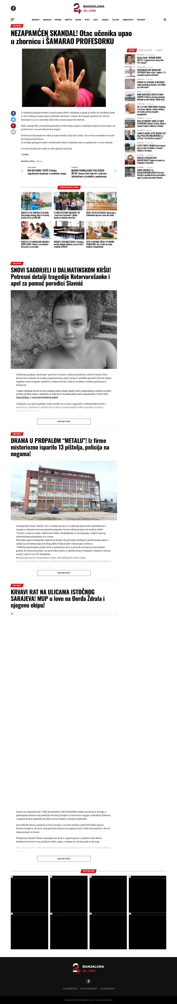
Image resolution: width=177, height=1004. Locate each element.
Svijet (95, 19)
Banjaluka (47, 19)
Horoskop (141, 19)
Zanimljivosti (128, 19)
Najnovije (35, 19)
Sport (87, 19)
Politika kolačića (107, 988)
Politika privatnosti (88, 988)
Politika (115, 19)
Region (78, 19)
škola (40, 161)
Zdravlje (105, 19)
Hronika (58, 19)
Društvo (68, 19)
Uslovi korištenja (70, 988)
